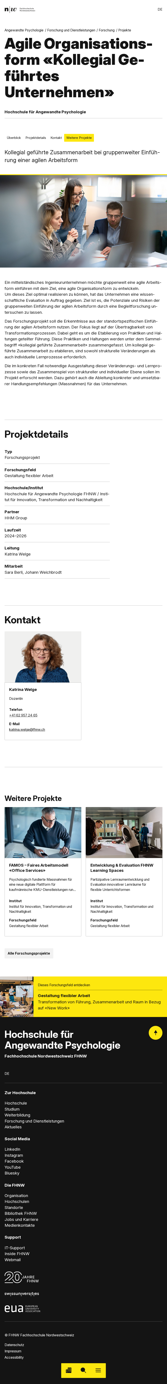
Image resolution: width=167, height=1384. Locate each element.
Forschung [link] (107, 30)
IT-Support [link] (15, 1247)
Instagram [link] (14, 1155)
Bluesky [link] (12, 1173)
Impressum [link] (13, 1351)
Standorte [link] (14, 1207)
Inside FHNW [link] (17, 1253)
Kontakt (56, 138)
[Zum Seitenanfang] (155, 1033)
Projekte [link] (124, 30)
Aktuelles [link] (13, 1126)
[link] (20, 9)
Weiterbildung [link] (17, 1115)
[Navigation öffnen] (98, 1370)
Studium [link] (12, 1109)
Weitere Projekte (79, 138)
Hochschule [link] (16, 1103)
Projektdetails (35, 138)
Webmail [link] (13, 1259)
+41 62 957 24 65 (23, 715)
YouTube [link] (13, 1167)
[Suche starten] (83, 1370)
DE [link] (160, 9)
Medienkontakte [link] (20, 1225)
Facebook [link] (14, 1161)
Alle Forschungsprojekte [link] (29, 953)
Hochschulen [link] (17, 1201)
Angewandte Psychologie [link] (24, 30)
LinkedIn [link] (12, 1149)
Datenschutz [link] (14, 1345)
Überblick (14, 138)
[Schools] (68, 1370)
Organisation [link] (16, 1195)
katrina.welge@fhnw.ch (27, 730)
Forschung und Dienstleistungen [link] (71, 30)
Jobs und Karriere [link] (21, 1219)
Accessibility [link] (14, 1357)
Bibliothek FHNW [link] (21, 1213)
